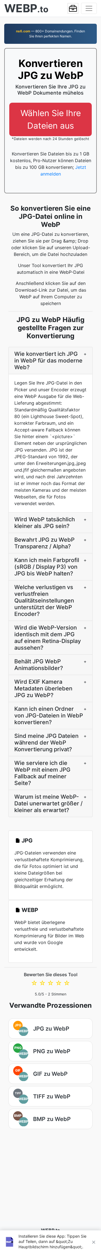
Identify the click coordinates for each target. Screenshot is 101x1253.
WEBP (30, 910)
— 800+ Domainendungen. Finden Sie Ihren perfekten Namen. (50, 33)
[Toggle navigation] (89, 8)
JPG (27, 840)
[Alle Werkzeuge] (73, 8)
